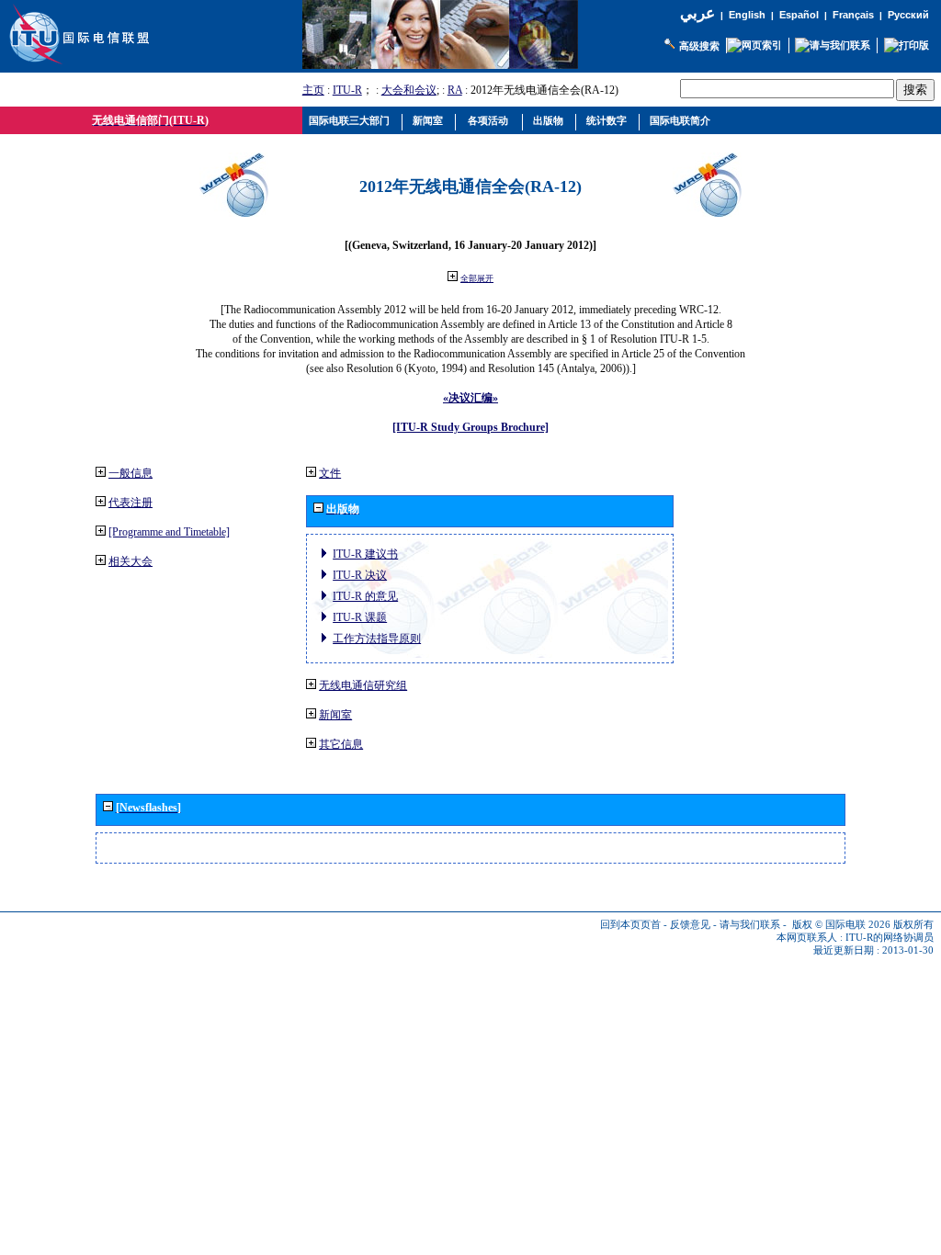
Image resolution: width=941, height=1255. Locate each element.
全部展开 (476, 278)
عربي (697, 13)
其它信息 (341, 744)
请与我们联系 (750, 925)
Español (799, 14)
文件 (330, 473)
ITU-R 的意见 (365, 596)
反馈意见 (690, 925)
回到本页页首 (630, 925)
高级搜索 (699, 45)
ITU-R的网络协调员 (889, 938)
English (747, 14)
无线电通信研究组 (363, 685)
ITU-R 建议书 (365, 554)
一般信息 (130, 473)
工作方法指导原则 (377, 638)
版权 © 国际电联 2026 (841, 925)
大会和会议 (408, 90)
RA (455, 90)
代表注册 (130, 502)
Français (853, 14)
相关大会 (130, 561)
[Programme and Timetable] (169, 532)
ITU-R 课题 (360, 617)
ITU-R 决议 (360, 575)
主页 (313, 90)
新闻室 (335, 714)
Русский (908, 14)
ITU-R (347, 90)
